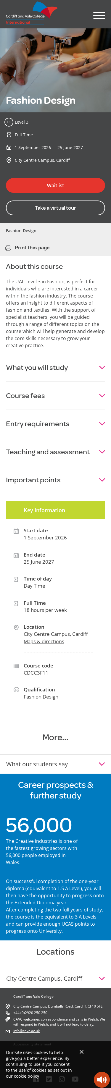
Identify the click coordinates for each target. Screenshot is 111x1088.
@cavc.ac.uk (30, 1030)
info (16, 1030)
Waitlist (55, 185)
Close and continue (81, 1052)
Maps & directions (44, 641)
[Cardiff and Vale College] (32, 23)
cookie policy (26, 1076)
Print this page (32, 247)
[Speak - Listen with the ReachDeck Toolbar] (102, 1080)
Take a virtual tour (55, 208)
